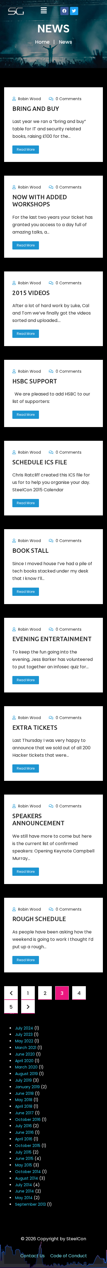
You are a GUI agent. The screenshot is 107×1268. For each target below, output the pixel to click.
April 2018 (23, 1106)
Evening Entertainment (52, 638)
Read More (26, 149)
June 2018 (24, 1093)
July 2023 (24, 1034)
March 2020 (26, 1067)
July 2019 (23, 1080)
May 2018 (23, 1100)
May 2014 (24, 1197)
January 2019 (27, 1087)
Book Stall (30, 550)
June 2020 (25, 1054)
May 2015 (23, 1165)
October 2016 (28, 1119)
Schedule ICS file (39, 462)
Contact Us (32, 1256)
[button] (43, 11)
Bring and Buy (35, 108)
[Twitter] (74, 11)
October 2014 (28, 1171)
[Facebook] (64, 11)
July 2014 (23, 1185)
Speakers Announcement (38, 819)
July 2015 (23, 1152)
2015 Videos (31, 292)
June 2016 (24, 1132)
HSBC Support (34, 381)
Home (42, 41)
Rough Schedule (39, 918)
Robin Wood (29, 99)
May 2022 (24, 1041)
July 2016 (23, 1126)
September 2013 (30, 1204)
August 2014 (26, 1178)
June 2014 (24, 1191)
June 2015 (24, 1158)
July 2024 (24, 1028)
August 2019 (26, 1073)
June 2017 (24, 1113)
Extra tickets (34, 727)
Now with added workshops (39, 200)
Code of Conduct (68, 1256)
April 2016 (23, 1139)
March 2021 (25, 1047)
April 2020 (24, 1061)
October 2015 (27, 1145)
